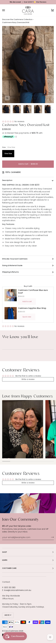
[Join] (50, 537)
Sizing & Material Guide (12, 265)
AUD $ (6, 615)
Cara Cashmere (11, 631)
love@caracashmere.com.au (17, 590)
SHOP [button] (4, 552)
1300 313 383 (9, 587)
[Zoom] (7, 98)
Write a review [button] (28, 379)
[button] (8, 121)
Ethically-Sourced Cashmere (14, 259)
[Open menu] (6, 10)
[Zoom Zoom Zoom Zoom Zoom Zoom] (28, 64)
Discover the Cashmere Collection (17, 19)
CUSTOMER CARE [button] (9, 568)
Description (7, 180)
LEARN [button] (4, 560)
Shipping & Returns (10, 272)
